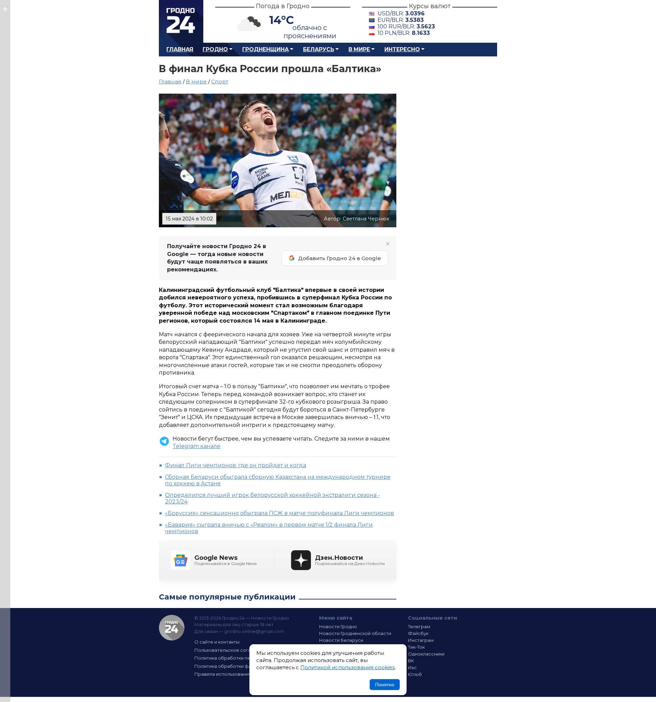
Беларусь (318, 49)
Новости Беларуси (341, 640)
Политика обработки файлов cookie (236, 666)
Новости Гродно (338, 626)
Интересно (402, 49)
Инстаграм (421, 640)
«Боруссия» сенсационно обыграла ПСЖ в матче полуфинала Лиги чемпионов (279, 513)
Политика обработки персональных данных (245, 658)
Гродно (215, 49)
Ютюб (415, 674)
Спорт (219, 81)
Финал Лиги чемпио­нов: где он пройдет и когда (235, 465)
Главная (179, 49)
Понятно (384, 684)
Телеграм (419, 626)
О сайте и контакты (217, 642)
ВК (411, 660)
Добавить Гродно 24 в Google (339, 258)
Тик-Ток (416, 647)
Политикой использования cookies (347, 667)
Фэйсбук (418, 633)
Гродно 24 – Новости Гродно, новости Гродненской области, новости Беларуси (181, 21)
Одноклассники (426, 654)
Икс (412, 667)
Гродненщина (265, 49)
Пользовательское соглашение (231, 650)
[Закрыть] (388, 244)
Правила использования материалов (237, 674)
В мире (359, 49)
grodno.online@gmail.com (254, 631)
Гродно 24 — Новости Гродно (171, 627)
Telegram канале (196, 446)
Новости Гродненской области (355, 633)
